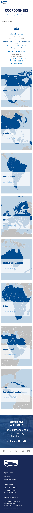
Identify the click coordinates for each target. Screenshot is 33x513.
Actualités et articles (10, 479)
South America (9, 176)
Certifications (20, 506)
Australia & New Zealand (13, 262)
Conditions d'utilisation (10, 506)
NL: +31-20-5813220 (10, 493)
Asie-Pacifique (9, 133)
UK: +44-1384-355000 (10, 490)
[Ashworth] (4, 3)
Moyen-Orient (8, 349)
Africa (5, 306)
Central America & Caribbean (15, 392)
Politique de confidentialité (10, 503)
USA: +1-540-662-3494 (10, 488)
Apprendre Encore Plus (9, 96)
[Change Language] (23, 2)
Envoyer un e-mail (16, 48)
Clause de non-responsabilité (11, 501)
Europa (5, 219)
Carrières (7, 476)
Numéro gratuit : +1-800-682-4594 (16, 46)
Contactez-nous (8, 484)
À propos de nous (9, 473)
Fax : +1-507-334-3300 (16, 61)
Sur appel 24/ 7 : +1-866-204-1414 (16, 59)
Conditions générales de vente (11, 508)
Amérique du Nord (10, 90)
